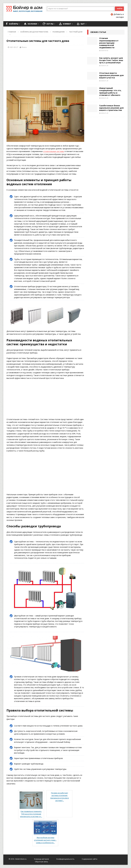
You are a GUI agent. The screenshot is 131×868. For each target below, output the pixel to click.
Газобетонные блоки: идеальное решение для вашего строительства (111, 107)
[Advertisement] (45, 70)
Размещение (59, 32)
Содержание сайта (89, 859)
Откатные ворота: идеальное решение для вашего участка (111, 75)
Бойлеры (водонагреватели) (34, 32)
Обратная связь (41, 861)
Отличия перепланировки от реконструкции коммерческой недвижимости (108, 43)
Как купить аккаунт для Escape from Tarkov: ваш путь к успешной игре (111, 60)
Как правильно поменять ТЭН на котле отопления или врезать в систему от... (31, 814)
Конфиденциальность (65, 859)
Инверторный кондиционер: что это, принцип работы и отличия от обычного (110, 91)
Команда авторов (41, 859)
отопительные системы (53, 151)
